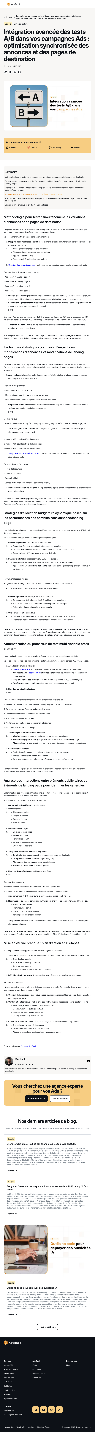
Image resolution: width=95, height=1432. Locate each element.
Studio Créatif (9, 1373)
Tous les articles (47, 1327)
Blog (68, 1365)
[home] (13, 4)
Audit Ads (7, 1394)
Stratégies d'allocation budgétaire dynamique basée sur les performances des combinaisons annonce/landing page (44, 189)
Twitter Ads (8, 1382)
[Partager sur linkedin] (10, 72)
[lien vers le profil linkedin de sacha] (88, 1061)
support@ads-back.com (13, 1415)
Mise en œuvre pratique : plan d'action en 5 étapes (26, 205)
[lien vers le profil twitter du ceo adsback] (59, 1409)
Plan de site (36, 1378)
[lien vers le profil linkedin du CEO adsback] (35, 1409)
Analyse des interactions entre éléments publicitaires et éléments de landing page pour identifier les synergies (46, 199)
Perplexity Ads (9, 1390)
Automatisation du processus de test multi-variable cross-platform (33, 194)
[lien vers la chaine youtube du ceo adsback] (43, 1409)
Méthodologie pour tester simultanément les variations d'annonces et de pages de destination (45, 177)
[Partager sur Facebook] (19, 72)
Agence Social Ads (11, 1369)
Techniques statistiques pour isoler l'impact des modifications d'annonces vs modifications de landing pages (45, 182)
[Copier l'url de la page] (5, 72)
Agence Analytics (10, 1398)
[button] (85, 4)
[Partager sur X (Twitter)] (15, 72)
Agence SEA (8, 1365)
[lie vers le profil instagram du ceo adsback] (51, 1409)
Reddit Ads (8, 1386)
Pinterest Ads (9, 1378)
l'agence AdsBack (28, 1046)
